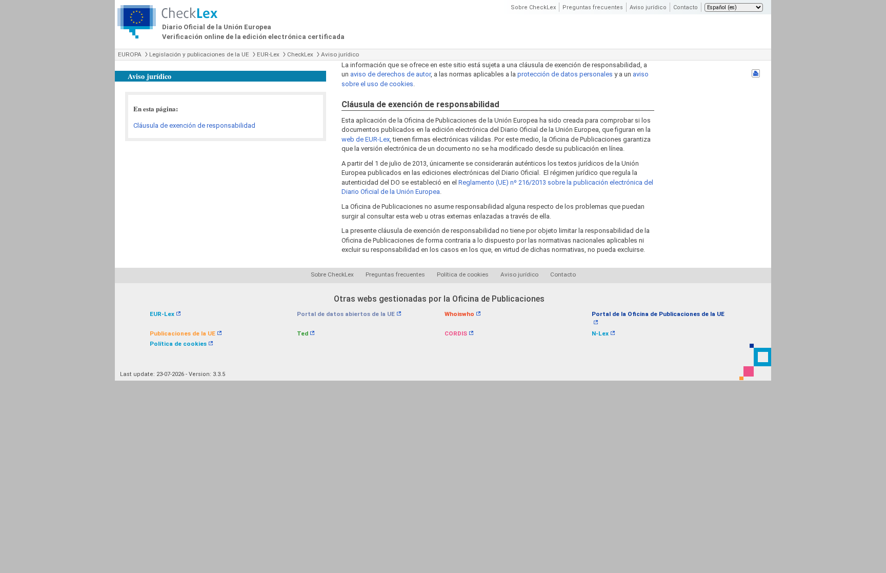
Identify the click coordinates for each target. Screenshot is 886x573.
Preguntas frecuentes (592, 7)
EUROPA (130, 54)
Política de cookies (463, 274)
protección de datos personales (565, 74)
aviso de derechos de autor (390, 74)
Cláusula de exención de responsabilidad (194, 125)
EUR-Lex (268, 54)
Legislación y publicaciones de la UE (199, 54)
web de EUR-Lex (365, 139)
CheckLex (300, 54)
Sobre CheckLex (533, 7)
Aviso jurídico (648, 7)
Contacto (685, 7)
